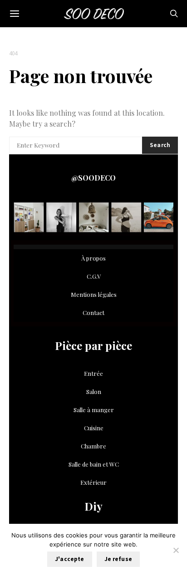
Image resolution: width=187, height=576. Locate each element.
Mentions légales (94, 294)
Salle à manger (94, 410)
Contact (93, 312)
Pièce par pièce (93, 345)
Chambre (93, 446)
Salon (93, 391)
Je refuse (118, 559)
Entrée (93, 373)
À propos (93, 258)
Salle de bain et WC (94, 464)
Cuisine (93, 428)
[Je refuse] (175, 550)
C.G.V (94, 276)
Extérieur (93, 482)
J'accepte (69, 559)
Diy (93, 506)
